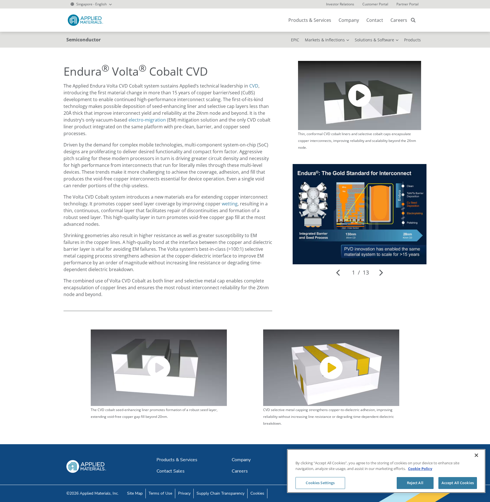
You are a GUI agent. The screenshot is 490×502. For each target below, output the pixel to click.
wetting (230, 204)
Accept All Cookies (458, 482)
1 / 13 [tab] (360, 272)
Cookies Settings (320, 482)
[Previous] (338, 272)
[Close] (476, 455)
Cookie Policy (420, 468)
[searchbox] (413, 20)
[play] (359, 95)
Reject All (415, 482)
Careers (398, 20)
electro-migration (147, 120)
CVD (253, 86)
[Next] (381, 272)
